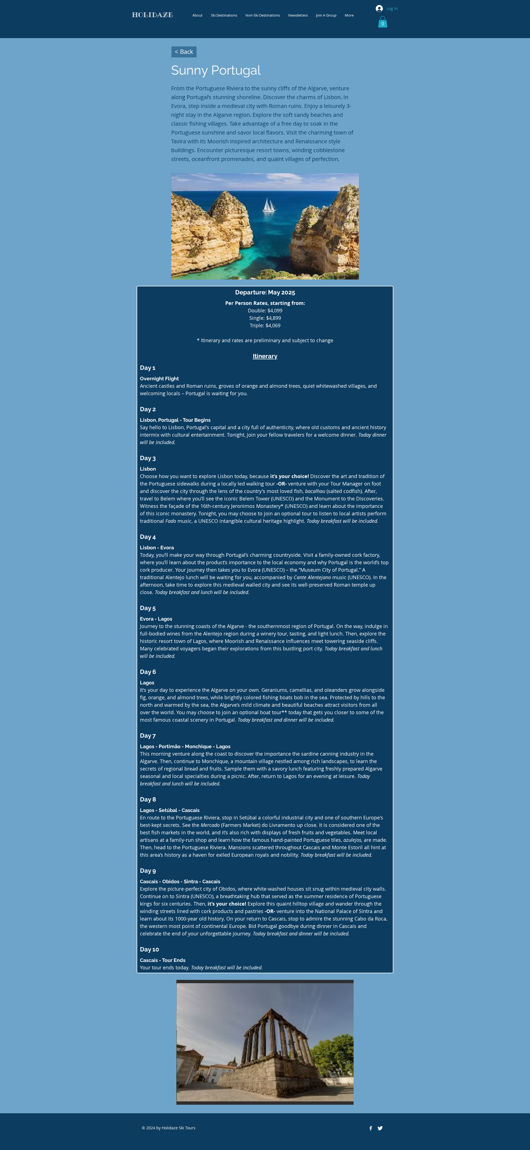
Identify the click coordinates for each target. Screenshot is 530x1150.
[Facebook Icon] (371, 1128)
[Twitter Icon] (380, 1128)
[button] (383, 22)
